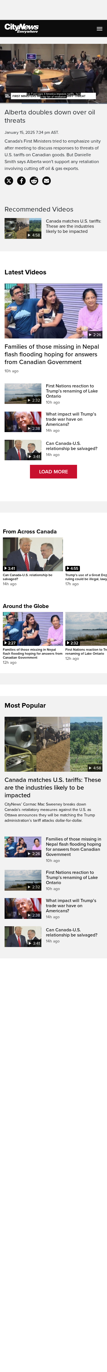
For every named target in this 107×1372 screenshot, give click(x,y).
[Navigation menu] (100, 28)
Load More (53, 472)
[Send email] (46, 180)
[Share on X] (9, 180)
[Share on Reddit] (34, 180)
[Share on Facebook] (21, 180)
